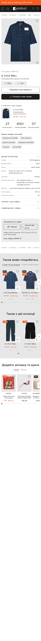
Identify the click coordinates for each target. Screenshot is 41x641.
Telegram (13, 227)
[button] (1, 302)
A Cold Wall (9, 75)
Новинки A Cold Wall (25, 142)
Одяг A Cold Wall (9, 142)
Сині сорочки (26, 138)
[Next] (39, 282)
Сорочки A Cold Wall (10, 138)
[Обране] (33, 8)
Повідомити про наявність (20, 90)
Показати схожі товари (22, 97)
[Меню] (2, 8)
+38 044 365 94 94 (29, 226)
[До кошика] (17, 288)
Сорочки (6, 147)
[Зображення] (37, 62)
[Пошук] (7, 8)
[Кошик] (38, 8)
